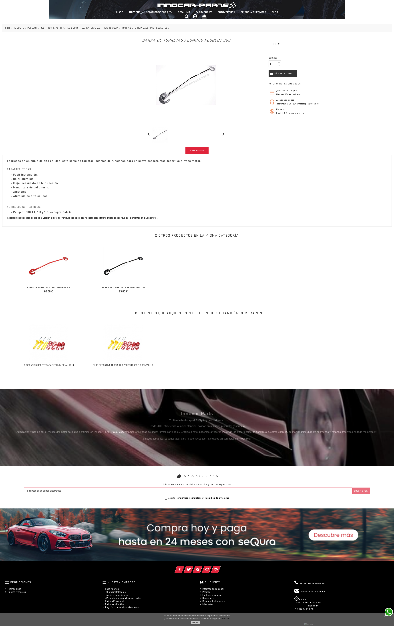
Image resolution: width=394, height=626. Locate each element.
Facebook (183, 567)
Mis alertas (207, 604)
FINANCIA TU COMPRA (253, 12)
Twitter (192, 567)
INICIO (119, 12)
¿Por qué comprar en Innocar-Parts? (123, 598)
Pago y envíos (112, 589)
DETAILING (184, 12)
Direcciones (208, 598)
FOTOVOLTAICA (226, 12)
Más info (226, 618)
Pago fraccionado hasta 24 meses (122, 607)
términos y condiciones (191, 498)
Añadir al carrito (284, 73)
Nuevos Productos (17, 592)
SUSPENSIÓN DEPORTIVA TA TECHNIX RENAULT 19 (49, 365)
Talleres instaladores (115, 592)
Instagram (220, 567)
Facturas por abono (211, 595)
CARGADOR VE (203, 12)
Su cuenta (213, 582)
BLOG (275, 12)
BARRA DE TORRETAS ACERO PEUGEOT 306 (48, 287)
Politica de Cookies (114, 604)
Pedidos (206, 592)
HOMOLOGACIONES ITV (159, 12)
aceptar (195, 622)
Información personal (213, 589)
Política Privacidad (114, 601)
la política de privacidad (217, 498)
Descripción (197, 150)
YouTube (210, 567)
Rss (201, 567)
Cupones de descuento (213, 601)
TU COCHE (134, 12)
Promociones (14, 589)
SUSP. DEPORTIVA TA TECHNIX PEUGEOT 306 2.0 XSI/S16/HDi (123, 365)
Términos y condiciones (116, 595)
